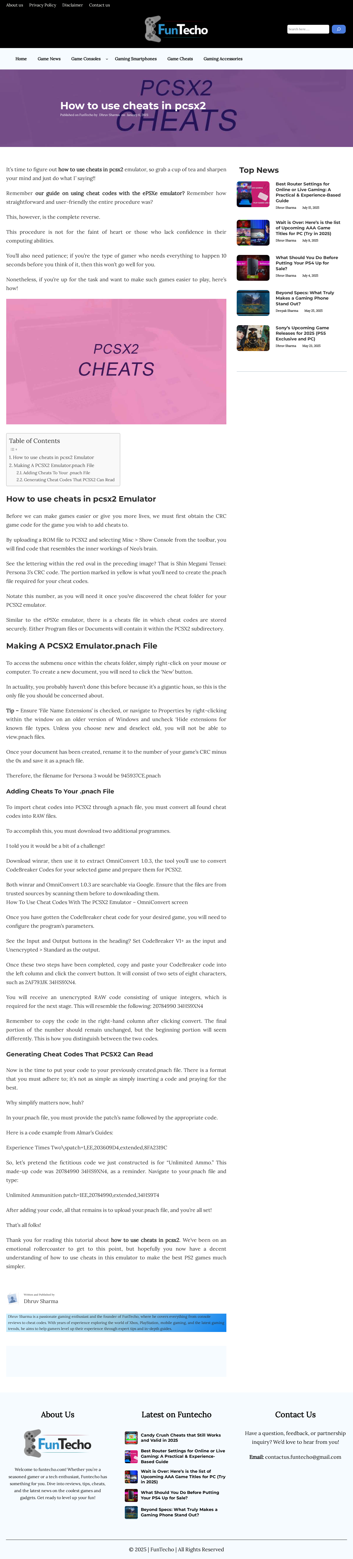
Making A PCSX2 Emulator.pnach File (54, 465)
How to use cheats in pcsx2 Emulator (53, 457)
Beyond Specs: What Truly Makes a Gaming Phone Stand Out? (305, 298)
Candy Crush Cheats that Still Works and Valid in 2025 (181, 1438)
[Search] (339, 29)
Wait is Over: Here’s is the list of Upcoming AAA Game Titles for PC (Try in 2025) (308, 228)
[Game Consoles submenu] (107, 59)
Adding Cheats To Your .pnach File (56, 472)
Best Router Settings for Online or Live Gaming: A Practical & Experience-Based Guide (308, 192)
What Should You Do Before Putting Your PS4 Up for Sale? (307, 263)
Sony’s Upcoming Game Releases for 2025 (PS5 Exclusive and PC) (302, 333)
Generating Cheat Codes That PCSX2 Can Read (69, 479)
